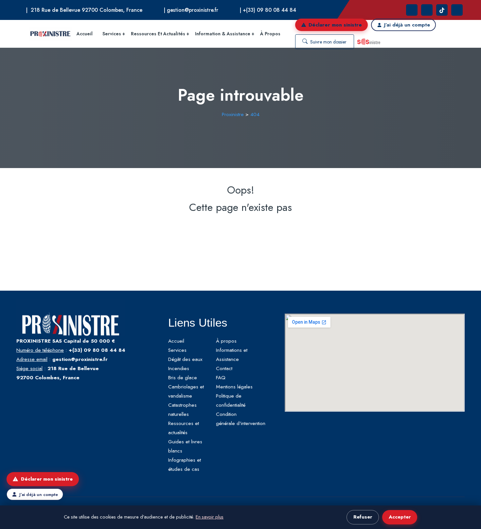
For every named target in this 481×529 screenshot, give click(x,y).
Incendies (178, 368)
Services (111, 33)
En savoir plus (209, 516)
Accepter (400, 516)
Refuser (362, 516)
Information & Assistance (222, 33)
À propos (270, 33)
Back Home (240, 228)
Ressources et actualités (158, 33)
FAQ (220, 377)
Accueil (85, 33)
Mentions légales (234, 386)
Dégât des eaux (185, 359)
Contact (224, 368)
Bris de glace (182, 377)
